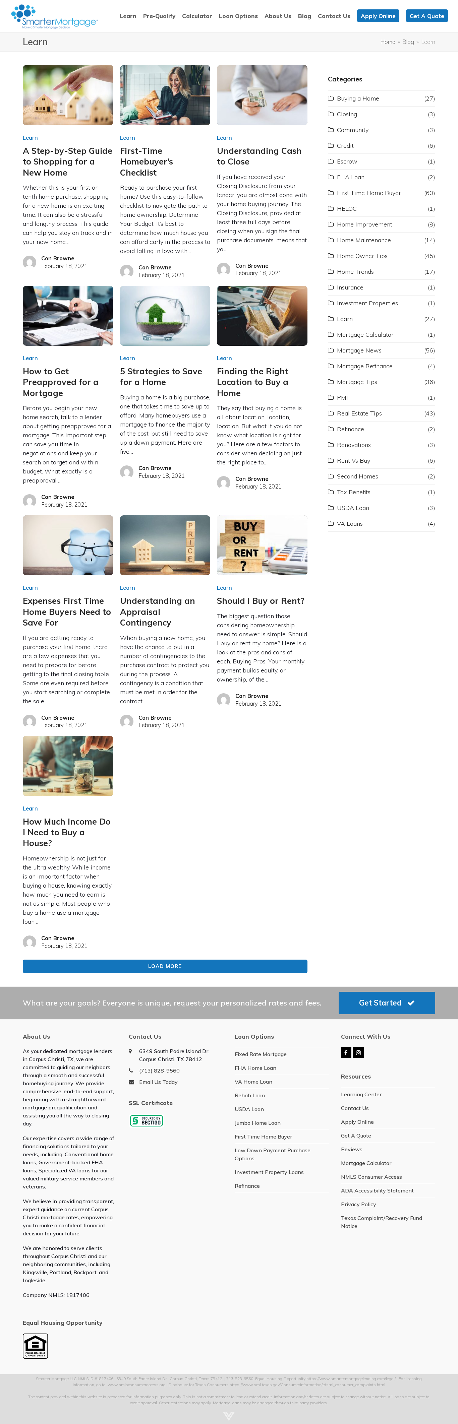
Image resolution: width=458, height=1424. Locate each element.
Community (352, 130)
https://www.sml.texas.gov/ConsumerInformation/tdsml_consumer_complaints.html (307, 1384)
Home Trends (355, 271)
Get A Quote (356, 1135)
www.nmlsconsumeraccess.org (137, 1384)
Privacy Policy (358, 1204)
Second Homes (357, 476)
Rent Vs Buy (353, 460)
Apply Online (357, 1121)
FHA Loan (350, 177)
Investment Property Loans (269, 1172)
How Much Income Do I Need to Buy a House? (67, 832)
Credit (345, 145)
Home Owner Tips (362, 256)
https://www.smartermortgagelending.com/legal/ (351, 1378)
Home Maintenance (364, 240)
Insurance (350, 287)
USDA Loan (353, 508)
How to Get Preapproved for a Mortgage (61, 382)
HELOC (347, 208)
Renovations (354, 445)
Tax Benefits (353, 492)
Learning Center (361, 1094)
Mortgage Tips (357, 382)
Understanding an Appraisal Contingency (157, 611)
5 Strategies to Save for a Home (161, 376)
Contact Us (355, 1108)
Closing (347, 114)
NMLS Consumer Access (371, 1176)
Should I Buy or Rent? (260, 600)
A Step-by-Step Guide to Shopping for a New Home (67, 161)
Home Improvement (364, 224)
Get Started (380, 1003)
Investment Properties (367, 303)
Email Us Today (158, 1082)
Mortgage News (359, 350)
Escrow (347, 161)
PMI (342, 397)
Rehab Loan (250, 1095)
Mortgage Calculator (365, 334)
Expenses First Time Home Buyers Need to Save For (67, 611)
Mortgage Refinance (365, 366)
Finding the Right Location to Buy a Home (252, 382)
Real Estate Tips (359, 413)
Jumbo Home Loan (258, 1122)
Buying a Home (358, 98)
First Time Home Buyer (369, 193)
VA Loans (350, 523)
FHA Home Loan (255, 1067)
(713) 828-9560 (159, 1070)
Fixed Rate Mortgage (261, 1054)
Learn (30, 137)
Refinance (350, 429)
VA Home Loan (253, 1081)
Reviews (351, 1149)
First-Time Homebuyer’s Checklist (146, 161)
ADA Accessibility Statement (377, 1190)
